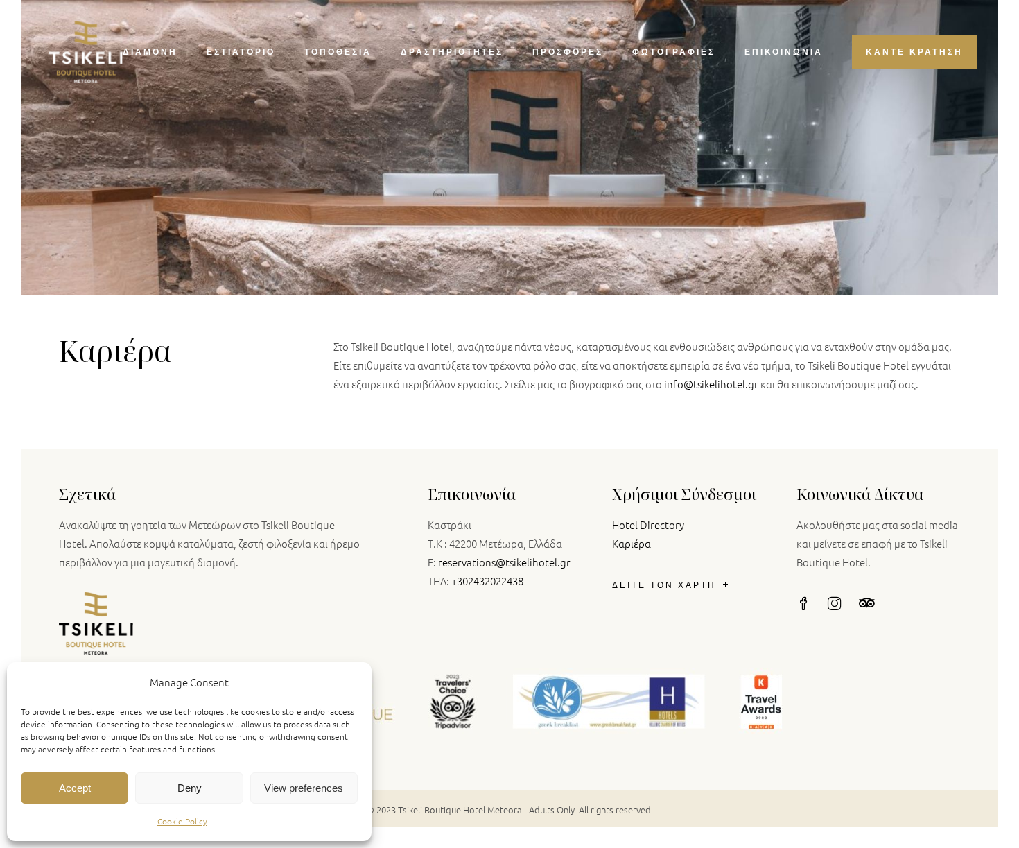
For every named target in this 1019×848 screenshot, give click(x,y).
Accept (75, 788)
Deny (189, 788)
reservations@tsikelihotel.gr (504, 562)
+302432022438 (487, 580)
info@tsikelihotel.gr (711, 384)
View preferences (303, 788)
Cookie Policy (182, 821)
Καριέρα (631, 543)
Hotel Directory (648, 524)
